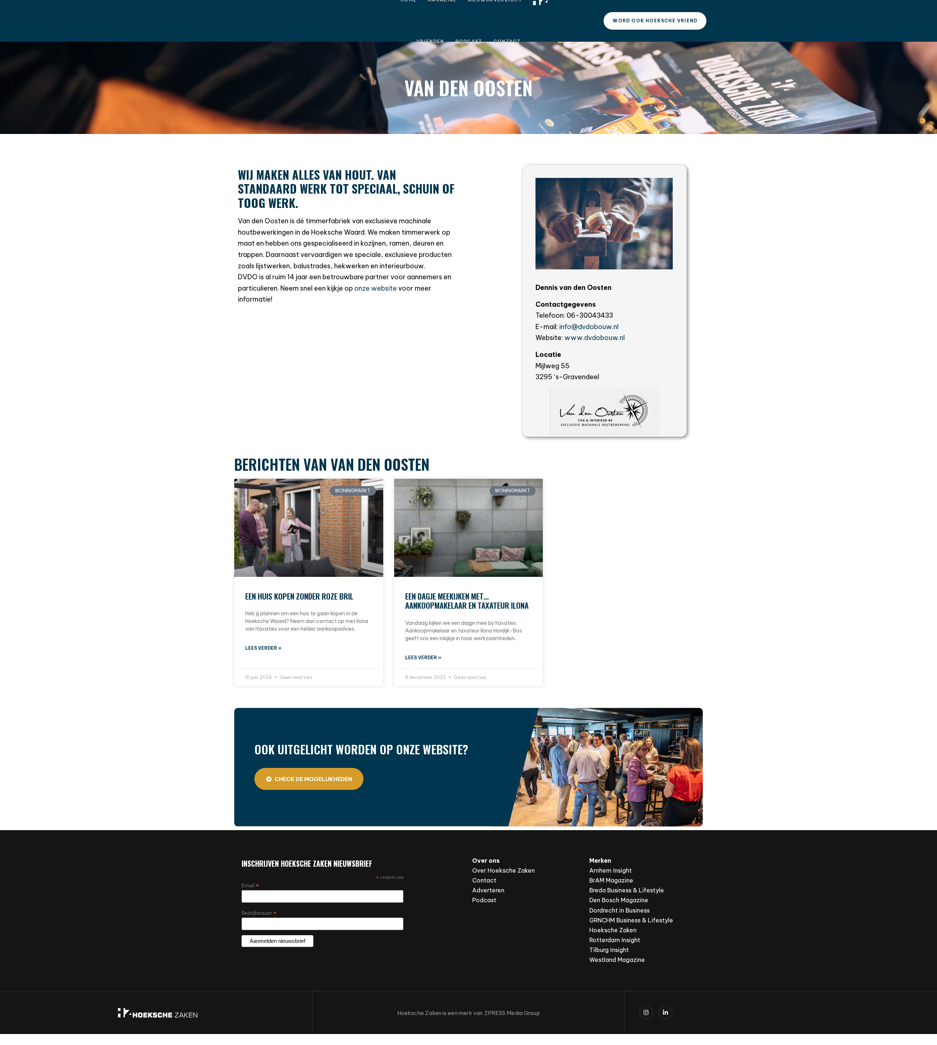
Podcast (468, 41)
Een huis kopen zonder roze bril (299, 596)
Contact (506, 41)
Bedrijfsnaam (259, 913)
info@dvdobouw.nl (589, 326)
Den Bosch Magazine (618, 900)
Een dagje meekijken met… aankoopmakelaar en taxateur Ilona (467, 600)
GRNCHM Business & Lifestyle (631, 920)
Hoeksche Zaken (613, 930)
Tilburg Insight (609, 949)
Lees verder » (263, 648)
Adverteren (488, 890)
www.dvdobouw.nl (594, 337)
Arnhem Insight (610, 870)
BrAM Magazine (611, 880)
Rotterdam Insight (614, 940)
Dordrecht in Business (619, 910)
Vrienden (430, 41)
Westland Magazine (617, 959)
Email (250, 885)
